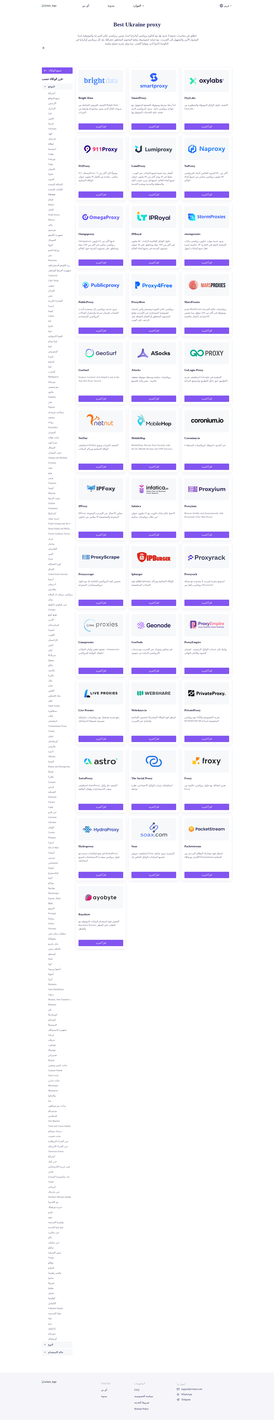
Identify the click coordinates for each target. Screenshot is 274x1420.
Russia (51, 204)
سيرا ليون (52, 442)
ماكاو (50, 665)
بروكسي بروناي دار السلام (60, 594)
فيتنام (50, 199)
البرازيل (51, 108)
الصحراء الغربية (55, 301)
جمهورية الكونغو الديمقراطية (61, 265)
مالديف (51, 670)
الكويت (51, 635)
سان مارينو (53, 944)
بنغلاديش (52, 589)
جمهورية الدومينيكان (57, 1030)
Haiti (50, 959)
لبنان (50, 650)
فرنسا (51, 123)
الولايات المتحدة (55, 189)
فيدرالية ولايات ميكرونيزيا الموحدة (64, 1177)
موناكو (51, 883)
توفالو (50, 1263)
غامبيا (50, 326)
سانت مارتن (54, 1080)
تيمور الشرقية (54, 1252)
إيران (50, 539)
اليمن (50, 554)
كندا (50, 113)
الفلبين (51, 691)
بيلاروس (52, 746)
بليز (50, 1009)
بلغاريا (51, 777)
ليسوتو (51, 361)
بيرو (50, 1323)
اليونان (51, 827)
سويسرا (52, 782)
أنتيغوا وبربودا (54, 969)
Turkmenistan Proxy (57, 726)
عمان (50, 685)
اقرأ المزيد (101, 126)
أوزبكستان (53, 741)
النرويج (51, 908)
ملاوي (51, 392)
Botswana (52, 260)
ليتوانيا (51, 868)
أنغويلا (51, 974)
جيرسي (51, 858)
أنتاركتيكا (52, 513)
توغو (50, 473)
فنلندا (50, 807)
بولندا (50, 164)
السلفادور (52, 1116)
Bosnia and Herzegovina (59, 766)
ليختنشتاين (53, 863)
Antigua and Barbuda (57, 458)
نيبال (50, 680)
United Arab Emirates (58, 574)
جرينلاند (51, 1040)
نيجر (50, 402)
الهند (50, 134)
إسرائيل (52, 139)
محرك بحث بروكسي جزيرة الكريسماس (66, 1166)
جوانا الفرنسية (54, 1313)
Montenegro (53, 893)
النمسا (51, 761)
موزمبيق (52, 230)
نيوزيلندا (51, 159)
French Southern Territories (60, 534)
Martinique (53, 1085)
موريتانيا (51, 382)
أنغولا (50, 245)
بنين (50, 255)
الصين (51, 118)
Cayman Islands (55, 1070)
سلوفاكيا (52, 939)
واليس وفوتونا (54, 1273)
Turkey (51, 731)
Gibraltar (52, 822)
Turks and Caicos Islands (59, 1126)
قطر (50, 701)
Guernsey (52, 817)
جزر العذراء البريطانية (58, 1141)
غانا (49, 321)
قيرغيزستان (53, 625)
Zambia (51, 503)
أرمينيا (51, 579)
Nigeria (51, 407)
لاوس (50, 645)
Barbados (52, 984)
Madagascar (53, 377)
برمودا (51, 994)
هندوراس (52, 1055)
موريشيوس (53, 387)
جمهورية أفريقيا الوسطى (59, 270)
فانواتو (51, 1268)
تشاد (50, 468)
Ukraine (51, 194)
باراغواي (52, 1328)
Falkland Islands (55, 1308)
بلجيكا (51, 772)
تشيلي (51, 1293)
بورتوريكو (52, 1111)
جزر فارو (52, 812)
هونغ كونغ (52, 615)
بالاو (50, 1237)
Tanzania (52, 483)
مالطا (50, 903)
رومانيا (51, 918)
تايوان (50, 736)
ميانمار (51, 544)
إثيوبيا (50, 311)
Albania (51, 756)
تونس (50, 478)
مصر (50, 296)
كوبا (50, 964)
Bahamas (52, 1004)
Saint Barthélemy (56, 989)
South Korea (53, 215)
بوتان (50, 599)
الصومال (52, 240)
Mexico (51, 220)
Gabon (51, 316)
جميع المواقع (54, 98)
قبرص (51, 787)
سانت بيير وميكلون (57, 1106)
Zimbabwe (53, 508)
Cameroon (52, 275)
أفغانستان (52, 549)
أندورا (50, 751)
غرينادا (51, 1035)
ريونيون (51, 417)
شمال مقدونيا (54, 898)
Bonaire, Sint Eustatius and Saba (63, 999)
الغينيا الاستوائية (55, 336)
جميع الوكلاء (55, 70)
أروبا (50, 979)
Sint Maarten (54, 1121)
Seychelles (53, 427)
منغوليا (51, 660)
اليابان (51, 210)
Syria (50, 559)
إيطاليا (51, 144)
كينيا (50, 346)
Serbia (51, 923)
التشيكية (52, 792)
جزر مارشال (54, 1192)
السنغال (51, 447)
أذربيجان (52, 584)
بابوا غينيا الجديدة (55, 1227)
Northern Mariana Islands (59, 1197)
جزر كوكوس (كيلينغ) (57, 604)
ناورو (50, 1212)
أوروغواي (52, 1339)
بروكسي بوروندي (56, 412)
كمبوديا (51, 630)
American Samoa (56, 1151)
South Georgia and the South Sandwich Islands (69, 523)
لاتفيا (50, 878)
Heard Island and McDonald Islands (64, 528)
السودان (52, 432)
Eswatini (52, 463)
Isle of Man (53, 847)
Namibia (52, 397)
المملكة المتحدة (55, 184)
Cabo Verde (53, 280)
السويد (51, 179)
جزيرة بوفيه (53, 518)
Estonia (51, 802)
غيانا (50, 1318)
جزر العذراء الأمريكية (58, 1146)
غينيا (50, 331)
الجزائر (51, 291)
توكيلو (51, 1247)
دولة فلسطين (54, 696)
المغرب (51, 372)
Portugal (52, 913)
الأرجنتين (52, 103)
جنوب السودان (55, 453)
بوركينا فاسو (53, 250)
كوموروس (53, 351)
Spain (50, 174)
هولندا (50, 154)
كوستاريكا (52, 1015)
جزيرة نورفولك (55, 1207)
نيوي (50, 1217)
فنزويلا (51, 1283)
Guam (51, 1182)
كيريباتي (52, 1187)
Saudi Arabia (54, 706)
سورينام (52, 1334)
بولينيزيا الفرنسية (56, 1222)
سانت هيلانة (53, 437)
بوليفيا (51, 1288)
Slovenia (52, 928)
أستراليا (51, 93)
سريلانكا (52, 655)
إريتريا (51, 306)
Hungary (52, 837)
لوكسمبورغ (53, 873)
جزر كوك (52, 1161)
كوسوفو (52, 954)
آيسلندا (51, 853)
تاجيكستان (53, 721)
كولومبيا (51, 1298)
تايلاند (50, 716)
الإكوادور (52, 1303)
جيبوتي (51, 285)
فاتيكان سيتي (54, 949)
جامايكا (51, 1060)
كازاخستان (53, 640)
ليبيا (49, 366)
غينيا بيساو (52, 341)
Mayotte (51, 493)
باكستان (51, 169)
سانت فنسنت (54, 1136)
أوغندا (50, 488)
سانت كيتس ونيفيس (57, 1065)
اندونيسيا (52, 149)
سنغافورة (52, 711)
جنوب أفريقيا (54, 498)
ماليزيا (51, 675)
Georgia (51, 610)
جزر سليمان (53, 1242)
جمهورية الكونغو (55, 235)
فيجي (50, 1171)
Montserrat (53, 1090)
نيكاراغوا (52, 1096)
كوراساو (52, 1020)
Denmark (52, 797)
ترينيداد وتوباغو (55, 1131)
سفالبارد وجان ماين (57, 934)
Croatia (51, 832)
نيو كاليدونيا (53, 1202)
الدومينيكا (52, 1025)
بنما (49, 1101)
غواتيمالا (51, 1050)
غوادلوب (52, 1045)
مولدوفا (51, 888)
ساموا (51, 1278)
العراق (51, 569)
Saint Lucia (53, 1075)
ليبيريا (50, 356)
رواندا (50, 422)
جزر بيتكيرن (53, 1232)
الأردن (51, 620)
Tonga (51, 1258)
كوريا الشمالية (54, 564)
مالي (50, 225)
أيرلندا (51, 842)
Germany (52, 129)
